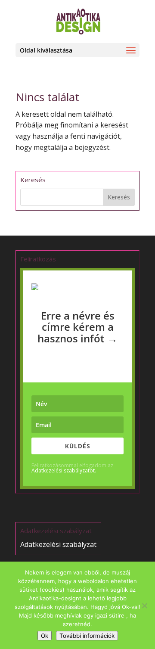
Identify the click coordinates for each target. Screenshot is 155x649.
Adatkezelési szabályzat (58, 544)
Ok (44, 635)
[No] (144, 605)
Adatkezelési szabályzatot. (63, 470)
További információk (87, 635)
